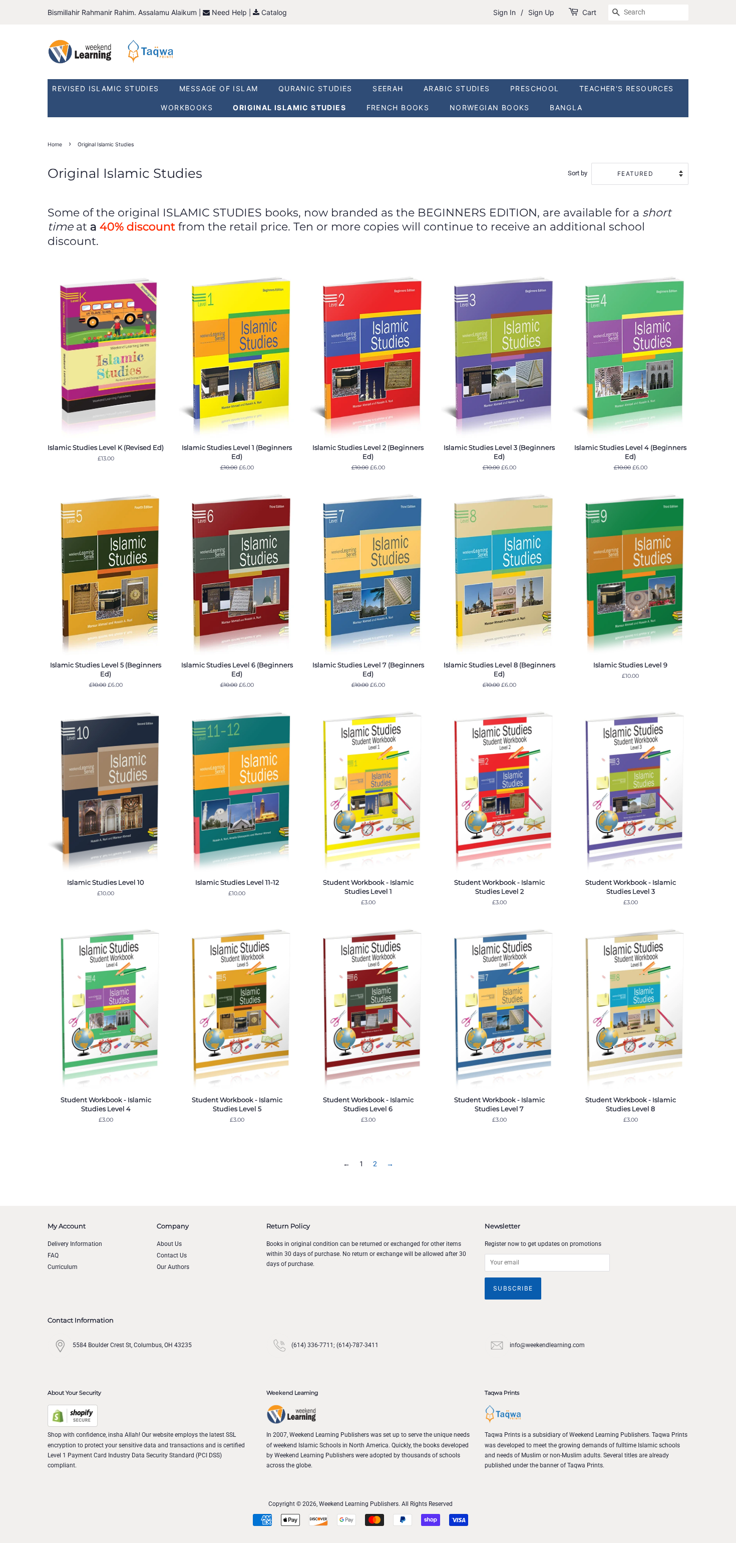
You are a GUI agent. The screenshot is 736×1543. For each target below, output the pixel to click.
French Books (398, 107)
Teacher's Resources (626, 88)
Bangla (566, 107)
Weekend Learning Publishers (359, 1503)
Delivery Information (75, 1243)
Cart (589, 12)
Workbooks (187, 107)
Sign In (504, 12)
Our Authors (173, 1266)
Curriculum (63, 1266)
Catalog (274, 12)
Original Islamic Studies (289, 107)
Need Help (230, 12)
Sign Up (541, 12)
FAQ (53, 1255)
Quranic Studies (315, 88)
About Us (169, 1243)
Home (55, 144)
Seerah (388, 88)
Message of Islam (218, 88)
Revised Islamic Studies (105, 88)
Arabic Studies (457, 88)
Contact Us (172, 1255)
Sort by (577, 173)
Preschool (534, 88)
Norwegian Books (490, 107)
